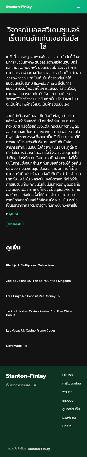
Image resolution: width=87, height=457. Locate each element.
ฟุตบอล (13, 214)
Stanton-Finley (19, 6)
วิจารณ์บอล (14, 224)
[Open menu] (78, 6)
